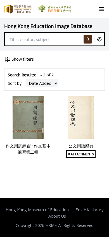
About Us (57, 216)
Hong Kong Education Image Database (48, 26)
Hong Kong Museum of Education (37, 209)
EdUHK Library (89, 209)
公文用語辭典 (81, 146)
